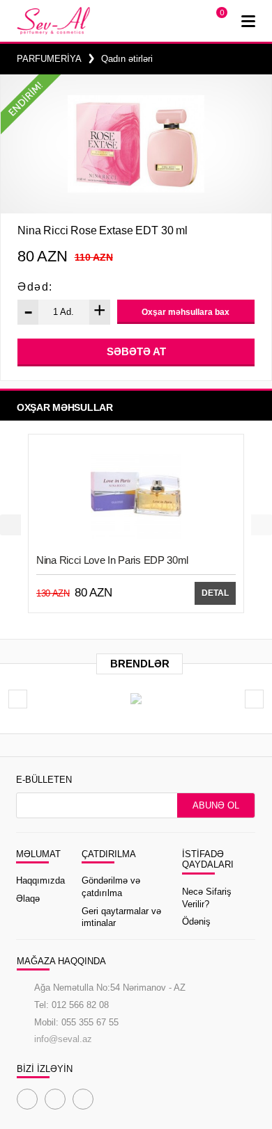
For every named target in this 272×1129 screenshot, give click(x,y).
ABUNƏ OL (215, 805)
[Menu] (248, 21)
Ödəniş (196, 921)
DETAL (215, 593)
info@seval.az (63, 1039)
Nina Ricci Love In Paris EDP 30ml (112, 560)
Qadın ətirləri (127, 59)
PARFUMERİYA (49, 59)
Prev (10, 524)
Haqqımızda (40, 880)
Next (261, 524)
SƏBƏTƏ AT (136, 351)
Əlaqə (28, 898)
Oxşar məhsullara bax (185, 312)
